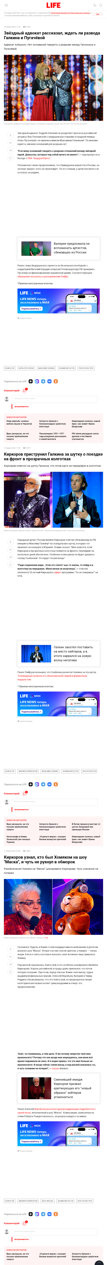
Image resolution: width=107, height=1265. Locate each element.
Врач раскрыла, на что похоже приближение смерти (18, 436)
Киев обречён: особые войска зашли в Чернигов (19, 422)
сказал (55, 1068)
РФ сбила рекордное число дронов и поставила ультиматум (85, 436)
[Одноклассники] (55, 381)
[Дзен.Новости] (30, 381)
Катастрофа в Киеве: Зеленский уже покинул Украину (18, 839)
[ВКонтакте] (49, 381)
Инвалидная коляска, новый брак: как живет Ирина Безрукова (86, 424)
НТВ (46, 938)
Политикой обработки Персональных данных (70, 13)
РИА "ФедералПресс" (39, 158)
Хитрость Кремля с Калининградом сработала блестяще (52, 424)
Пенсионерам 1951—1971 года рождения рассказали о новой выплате (52, 436)
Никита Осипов (25, 318)
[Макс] (37, 381)
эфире (57, 572)
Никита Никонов (26, 721)
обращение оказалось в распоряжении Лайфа (42, 276)
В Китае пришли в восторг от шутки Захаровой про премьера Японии (86, 827)
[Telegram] (43, 381)
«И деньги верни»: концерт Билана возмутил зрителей (52, 838)
